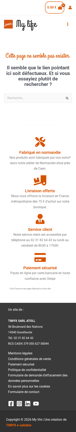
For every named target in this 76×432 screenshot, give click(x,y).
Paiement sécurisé (21, 364)
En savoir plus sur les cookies (29, 386)
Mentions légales (20, 353)
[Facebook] (11, 404)
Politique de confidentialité (27, 370)
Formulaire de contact (23, 392)
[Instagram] (19, 404)
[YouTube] (36, 404)
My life (26, 24)
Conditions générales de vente (29, 359)
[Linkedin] (28, 404)
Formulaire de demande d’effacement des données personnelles (37, 378)
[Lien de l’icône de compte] (70, 7)
